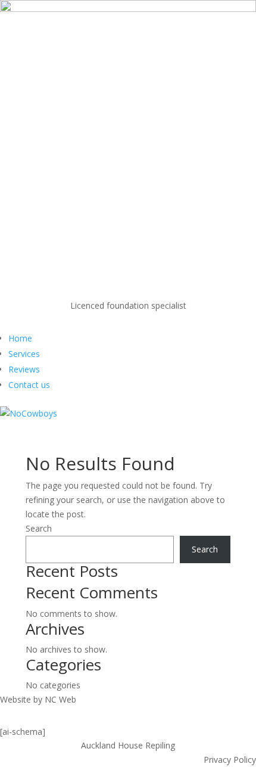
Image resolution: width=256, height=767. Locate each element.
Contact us (29, 384)
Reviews (24, 369)
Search (39, 528)
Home (20, 338)
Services (24, 353)
